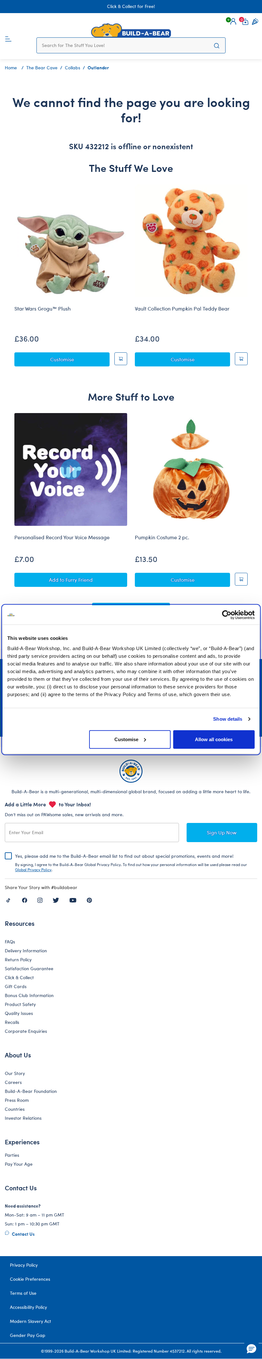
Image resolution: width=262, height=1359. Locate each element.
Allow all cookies (214, 739)
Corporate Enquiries (26, 1031)
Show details (227, 719)
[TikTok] (8, 899)
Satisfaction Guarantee (29, 968)
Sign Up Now (222, 832)
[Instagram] (39, 899)
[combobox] (125, 45)
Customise (126, 739)
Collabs (72, 68)
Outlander (98, 67)
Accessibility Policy (28, 1307)
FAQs (10, 942)
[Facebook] (24, 899)
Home (11, 68)
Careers (13, 1082)
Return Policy (18, 959)
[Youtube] (72, 899)
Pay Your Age (19, 1164)
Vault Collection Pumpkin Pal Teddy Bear (182, 308)
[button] (233, 21)
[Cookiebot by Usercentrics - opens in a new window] (227, 615)
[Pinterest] (89, 899)
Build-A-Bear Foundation (31, 1091)
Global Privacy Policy (33, 869)
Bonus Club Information (29, 995)
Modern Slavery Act (30, 1321)
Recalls (12, 1022)
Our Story (15, 1073)
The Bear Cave (42, 68)
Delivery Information (26, 951)
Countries (15, 1109)
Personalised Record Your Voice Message (62, 537)
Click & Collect (19, 977)
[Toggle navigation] (8, 38)
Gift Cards (16, 986)
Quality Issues (19, 1013)
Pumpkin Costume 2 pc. (162, 537)
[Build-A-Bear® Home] (131, 30)
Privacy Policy (24, 1265)
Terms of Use (23, 1293)
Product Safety (20, 1004)
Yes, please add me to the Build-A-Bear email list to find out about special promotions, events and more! (131, 862)
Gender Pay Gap (27, 1335)
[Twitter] (56, 899)
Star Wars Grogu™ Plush (42, 308)
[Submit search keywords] (216, 45)
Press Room (17, 1100)
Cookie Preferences (30, 1279)
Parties (12, 1155)
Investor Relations (23, 1118)
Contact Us (23, 1234)
